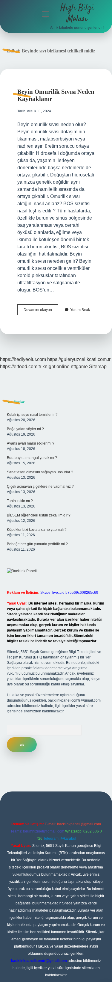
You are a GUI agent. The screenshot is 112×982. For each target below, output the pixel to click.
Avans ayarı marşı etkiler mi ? (30, 443)
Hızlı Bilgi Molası (77, 13)
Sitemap (98, 366)
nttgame (79, 366)
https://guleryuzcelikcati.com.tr (79, 359)
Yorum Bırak (80, 310)
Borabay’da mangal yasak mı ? (32, 458)
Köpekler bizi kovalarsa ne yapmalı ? (37, 530)
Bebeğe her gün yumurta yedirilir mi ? (37, 544)
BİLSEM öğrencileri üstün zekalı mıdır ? (38, 515)
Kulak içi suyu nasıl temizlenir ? (32, 415)
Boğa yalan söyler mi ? (25, 429)
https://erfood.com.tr (20, 366)
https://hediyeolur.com (23, 359)
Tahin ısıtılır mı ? (20, 501)
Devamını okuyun (41, 311)
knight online (56, 366)
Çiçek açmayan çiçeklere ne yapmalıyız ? (40, 486)
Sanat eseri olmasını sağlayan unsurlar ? (40, 472)
